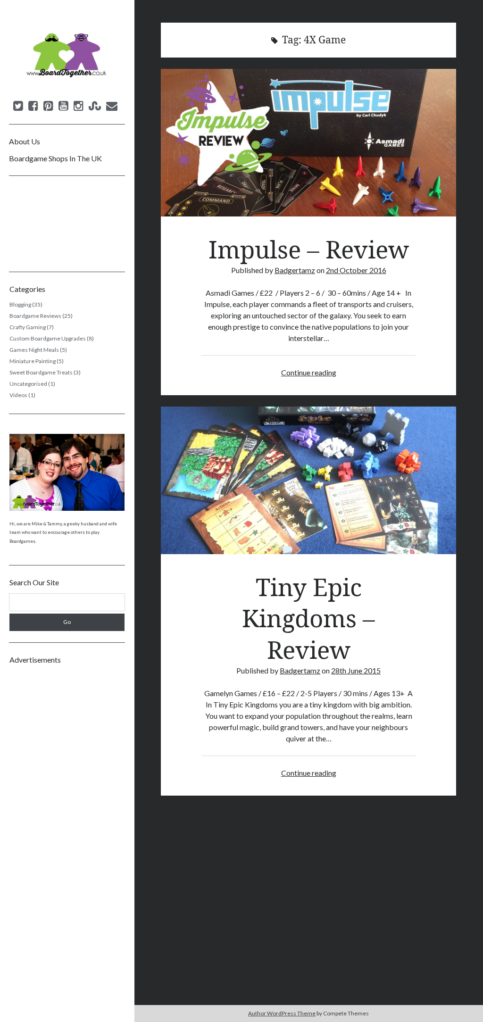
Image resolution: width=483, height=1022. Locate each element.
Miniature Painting (32, 361)
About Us (24, 141)
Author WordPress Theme (282, 1013)
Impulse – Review (308, 142)
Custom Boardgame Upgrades (47, 338)
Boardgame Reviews (35, 315)
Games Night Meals (34, 349)
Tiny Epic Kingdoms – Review (308, 480)
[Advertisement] (67, 812)
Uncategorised (28, 383)
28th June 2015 (356, 670)
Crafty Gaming (27, 327)
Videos (18, 395)
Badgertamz (295, 270)
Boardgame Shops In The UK (55, 158)
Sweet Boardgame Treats (41, 372)
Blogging (20, 304)
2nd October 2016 (356, 270)
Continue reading (308, 372)
